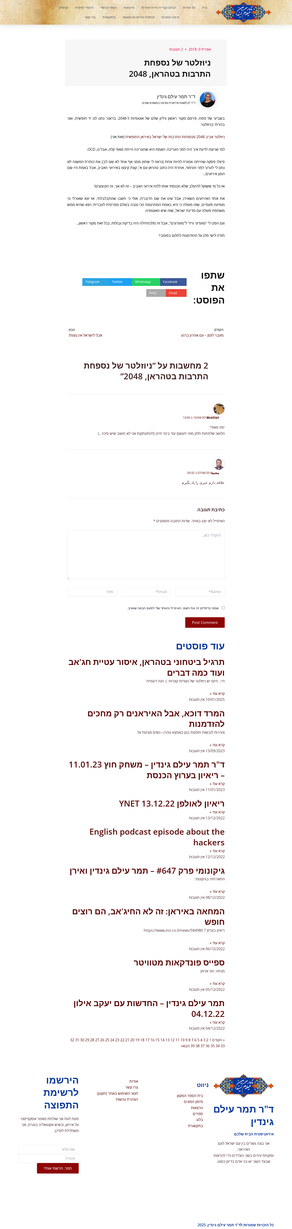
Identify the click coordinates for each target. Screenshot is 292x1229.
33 (223, 1045)
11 (177, 1039)
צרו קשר (90, 17)
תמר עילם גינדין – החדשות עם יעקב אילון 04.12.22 (149, 1008)
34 (218, 1045)
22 (122, 1039)
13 (167, 1039)
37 (203, 1045)
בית (204, 7)
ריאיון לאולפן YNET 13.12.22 (172, 803)
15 (157, 1039)
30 (82, 1039)
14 (162, 1039)
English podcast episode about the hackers (157, 837)
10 (182, 1039)
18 (142, 1039)
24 (112, 1039)
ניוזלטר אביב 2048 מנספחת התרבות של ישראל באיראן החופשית (175, 136)
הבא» (185, 1045)
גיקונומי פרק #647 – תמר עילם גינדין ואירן (147, 870)
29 (87, 1039)
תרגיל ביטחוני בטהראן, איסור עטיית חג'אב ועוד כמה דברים (146, 667)
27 (97, 1039)
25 (107, 1039)
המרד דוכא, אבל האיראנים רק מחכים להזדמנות (156, 719)
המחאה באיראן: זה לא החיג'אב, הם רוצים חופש (148, 917)
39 (192, 1045)
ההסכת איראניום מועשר (138, 17)
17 (147, 1039)
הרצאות (129, 7)
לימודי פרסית (84, 7)
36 (208, 1045)
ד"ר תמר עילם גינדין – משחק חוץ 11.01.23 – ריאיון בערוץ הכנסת (147, 770)
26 (102, 1039)
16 (152, 1039)
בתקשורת (108, 17)
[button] (37, 12)
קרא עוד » (217, 693)
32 (72, 1039)
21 (127, 1039)
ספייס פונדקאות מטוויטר (179, 962)
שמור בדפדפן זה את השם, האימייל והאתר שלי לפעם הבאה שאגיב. (173, 608)
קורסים (63, 7)
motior (213, 417)
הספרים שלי (108, 7)
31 (77, 1039)
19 (137, 1039)
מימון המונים (171, 17)
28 (92, 1039)
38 (198, 1045)
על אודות (189, 7)
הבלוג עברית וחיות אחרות (158, 7)
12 (172, 1039)
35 (213, 1045)
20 (132, 1039)
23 (117, 1039)
